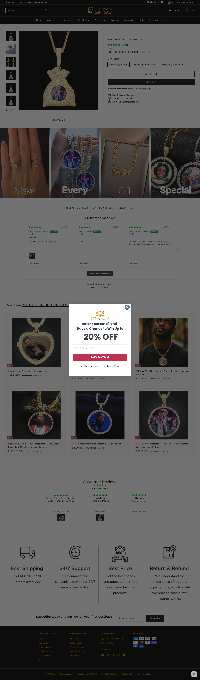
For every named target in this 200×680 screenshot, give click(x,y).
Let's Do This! (100, 357)
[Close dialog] (127, 307)
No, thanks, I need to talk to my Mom (100, 366)
